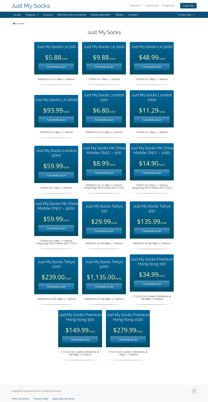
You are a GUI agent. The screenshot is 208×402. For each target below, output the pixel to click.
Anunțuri (48, 14)
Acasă (17, 14)
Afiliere (119, 14)
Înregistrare (168, 5)
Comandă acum (56, 67)
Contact (133, 14)
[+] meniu (19, 23)
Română (135, 5)
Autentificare (152, 5)
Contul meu (185, 14)
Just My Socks (30, 5)
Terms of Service (20, 398)
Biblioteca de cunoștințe (72, 14)
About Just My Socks (63, 398)
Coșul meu (188, 5)
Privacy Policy (41, 398)
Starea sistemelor (101, 14)
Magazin (31, 14)
